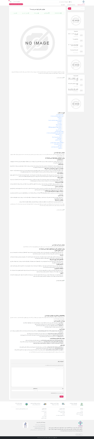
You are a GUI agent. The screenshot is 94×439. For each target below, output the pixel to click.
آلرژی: (61, 141)
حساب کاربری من (44, 411)
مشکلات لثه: (59, 121)
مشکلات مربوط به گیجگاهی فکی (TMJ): (55, 127)
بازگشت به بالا (78, 434)
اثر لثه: (60, 135)
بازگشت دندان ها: (59, 130)
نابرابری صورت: (59, 138)
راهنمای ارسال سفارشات (61, 411)
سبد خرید (45, 415)
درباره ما (82, 411)
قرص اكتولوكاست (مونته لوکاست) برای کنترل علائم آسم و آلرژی (73, 79)
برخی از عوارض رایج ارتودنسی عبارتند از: (57, 116)
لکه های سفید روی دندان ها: (57, 137)
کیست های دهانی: (59, 134)
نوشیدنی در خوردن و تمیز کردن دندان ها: (55, 120)
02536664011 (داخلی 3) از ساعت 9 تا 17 (38, 426)
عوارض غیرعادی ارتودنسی (59, 131)
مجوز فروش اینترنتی (80, 412)
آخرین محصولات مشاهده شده (60, 415)
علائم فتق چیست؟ (75, 39)
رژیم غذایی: (60, 145)
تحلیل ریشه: (59, 123)
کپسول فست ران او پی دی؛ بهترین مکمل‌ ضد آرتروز (73, 45)
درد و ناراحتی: (59, 117)
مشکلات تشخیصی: (58, 139)
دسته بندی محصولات (80, 4)
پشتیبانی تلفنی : (15, 4)
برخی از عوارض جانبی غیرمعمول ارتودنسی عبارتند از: (55, 132)
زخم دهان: (60, 118)
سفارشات (45, 412)
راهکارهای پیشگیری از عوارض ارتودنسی (56, 142)
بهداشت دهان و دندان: (58, 144)
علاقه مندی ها (44, 416)
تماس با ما (81, 415)
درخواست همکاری (43, 418)
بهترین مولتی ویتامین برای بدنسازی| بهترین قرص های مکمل (73, 89)
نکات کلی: (60, 148)
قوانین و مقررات (62, 412)
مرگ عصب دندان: (59, 125)
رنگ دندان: (60, 128)
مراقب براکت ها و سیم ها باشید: (56, 146)
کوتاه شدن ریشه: (59, 124)
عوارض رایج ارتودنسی (59, 114)
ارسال (61, 396)
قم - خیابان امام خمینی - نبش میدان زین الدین (37, 429)
